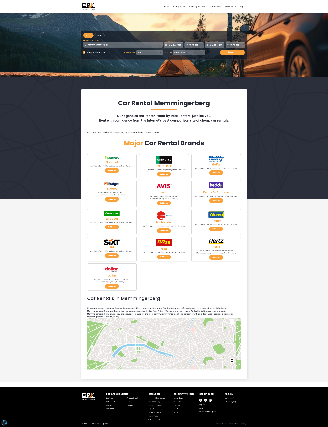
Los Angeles (110, 398)
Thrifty (216, 164)
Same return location (95, 52)
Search (232, 52)
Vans (99, 35)
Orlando (130, 401)
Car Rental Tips (154, 419)
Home (166, 6)
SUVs (176, 409)
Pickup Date (169, 41)
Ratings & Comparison (157, 398)
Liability (243, 424)
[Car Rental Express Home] (88, 6)
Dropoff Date (211, 41)
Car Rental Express (100, 424)
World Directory (154, 401)
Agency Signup (230, 401)
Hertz (216, 247)
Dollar (112, 275)
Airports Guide (153, 409)
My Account (230, 6)
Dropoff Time (232, 41)
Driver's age (129, 52)
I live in (168, 52)
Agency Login (230, 398)
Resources (215, 6)
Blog (241, 6)
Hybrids (177, 405)
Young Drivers (179, 6)
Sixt (112, 247)
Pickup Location (91, 41)
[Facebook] (200, 400)
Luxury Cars (178, 398)
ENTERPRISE (164, 166)
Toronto (130, 405)
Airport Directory (154, 405)
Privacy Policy (221, 424)
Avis (164, 192)
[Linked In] (205, 400)
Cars (88, 35)
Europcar (112, 219)
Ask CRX (202, 408)
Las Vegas (110, 409)
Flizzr (164, 249)
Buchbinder (164, 222)
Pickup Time (189, 41)
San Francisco (111, 401)
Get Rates (112, 170)
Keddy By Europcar (216, 192)
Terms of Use (233, 424)
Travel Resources (155, 412)
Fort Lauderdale (133, 398)
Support (202, 404)
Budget (112, 188)
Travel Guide (153, 416)
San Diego (110, 405)
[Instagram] (210, 400)
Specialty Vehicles (197, 6)
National (112, 162)
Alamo (216, 220)
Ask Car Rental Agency (207, 412)
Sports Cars (178, 401)
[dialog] (4, 423)
